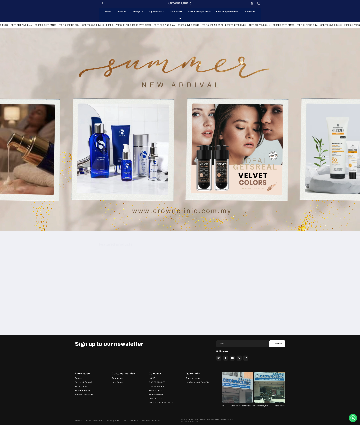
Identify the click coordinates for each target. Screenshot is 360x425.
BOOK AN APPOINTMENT (161, 403)
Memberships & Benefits (197, 382)
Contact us (117, 378)
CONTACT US (155, 399)
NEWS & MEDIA (156, 394)
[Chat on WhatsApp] (353, 418)
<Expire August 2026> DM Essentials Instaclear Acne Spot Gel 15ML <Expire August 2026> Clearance (157, 308)
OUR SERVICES (156, 386)
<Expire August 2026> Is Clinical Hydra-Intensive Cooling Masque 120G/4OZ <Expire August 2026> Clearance (199, 309)
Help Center (117, 382)
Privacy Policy (82, 386)
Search (78, 378)
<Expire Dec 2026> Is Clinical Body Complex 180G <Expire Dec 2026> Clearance (242, 306)
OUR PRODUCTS (157, 382)
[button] (102, 3)
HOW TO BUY (155, 390)
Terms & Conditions (84, 394)
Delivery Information (84, 382)
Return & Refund (83, 390)
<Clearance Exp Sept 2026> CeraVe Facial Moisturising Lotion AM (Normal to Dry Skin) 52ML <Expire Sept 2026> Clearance (116, 309)
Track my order (193, 378)
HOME (152, 378)
